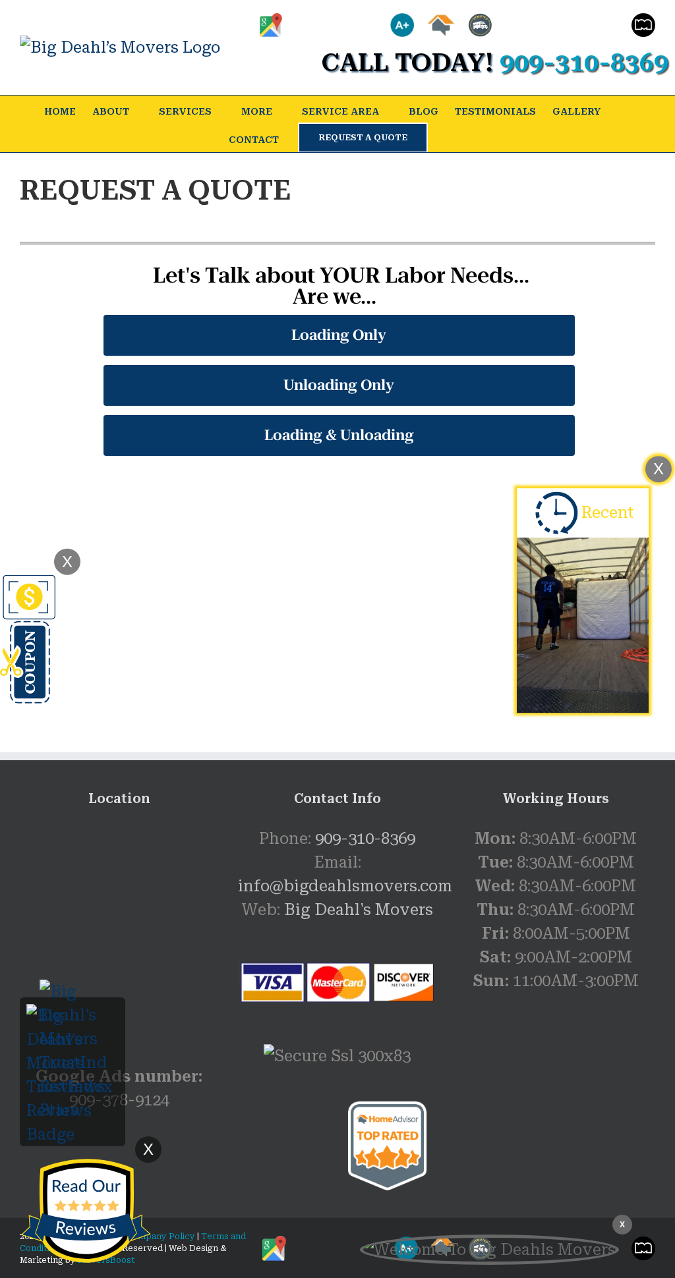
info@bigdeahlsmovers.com (345, 886)
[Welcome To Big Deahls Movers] (489, 1250)
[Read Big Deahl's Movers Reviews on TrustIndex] (72, 1016)
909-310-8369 (365, 838)
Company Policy (160, 1236)
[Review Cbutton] (86, 1211)
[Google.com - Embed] (119, 925)
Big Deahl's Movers (358, 910)
